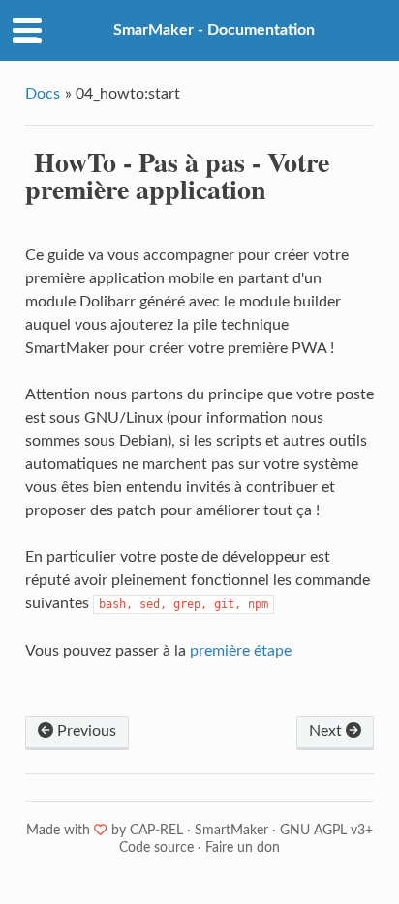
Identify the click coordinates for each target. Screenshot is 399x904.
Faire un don (242, 848)
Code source (156, 848)
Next (327, 731)
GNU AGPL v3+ (326, 830)
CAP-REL (156, 830)
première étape (241, 650)
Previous (84, 731)
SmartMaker (231, 830)
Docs (42, 94)
